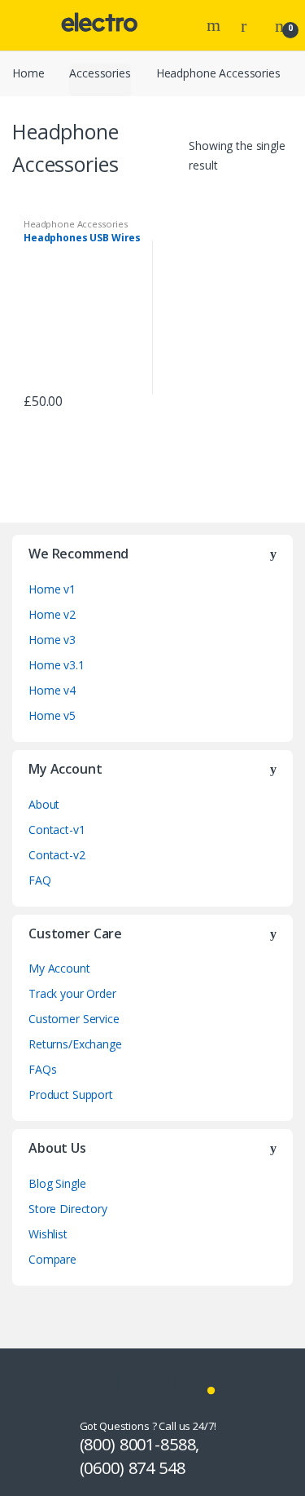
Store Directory (67, 1208)
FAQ (39, 880)
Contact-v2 (56, 855)
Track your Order (72, 993)
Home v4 (52, 690)
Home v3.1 (56, 665)
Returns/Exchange (75, 1044)
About (43, 804)
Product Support (70, 1094)
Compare (52, 1259)
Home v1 (52, 589)
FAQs (42, 1069)
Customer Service (74, 1018)
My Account (59, 968)
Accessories (99, 73)
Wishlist (48, 1234)
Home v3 (52, 639)
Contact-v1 (56, 829)
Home (28, 73)
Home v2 (52, 614)
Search (215, 25)
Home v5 (52, 715)
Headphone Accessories (76, 224)
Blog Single (56, 1183)
